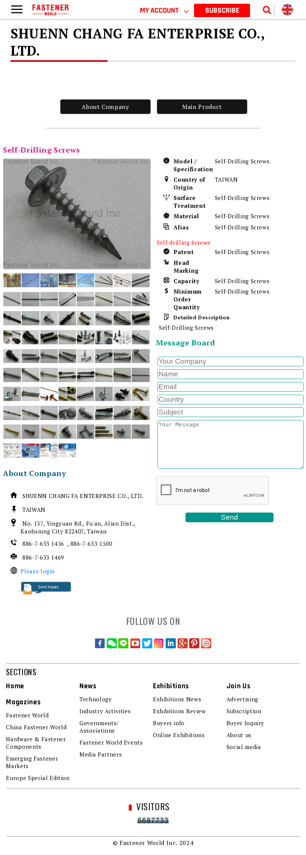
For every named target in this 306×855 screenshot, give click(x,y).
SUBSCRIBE (222, 10)
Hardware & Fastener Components (36, 742)
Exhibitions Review (179, 711)
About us (239, 735)
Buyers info (169, 723)
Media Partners (100, 754)
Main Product (202, 107)
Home (15, 686)
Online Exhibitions (179, 735)
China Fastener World (36, 727)
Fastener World (27, 715)
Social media (244, 747)
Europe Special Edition (37, 778)
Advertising (242, 699)
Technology (95, 699)
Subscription (244, 711)
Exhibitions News (177, 699)
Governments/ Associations (99, 726)
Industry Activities (105, 711)
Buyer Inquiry (245, 723)
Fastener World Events (111, 742)
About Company (105, 107)
